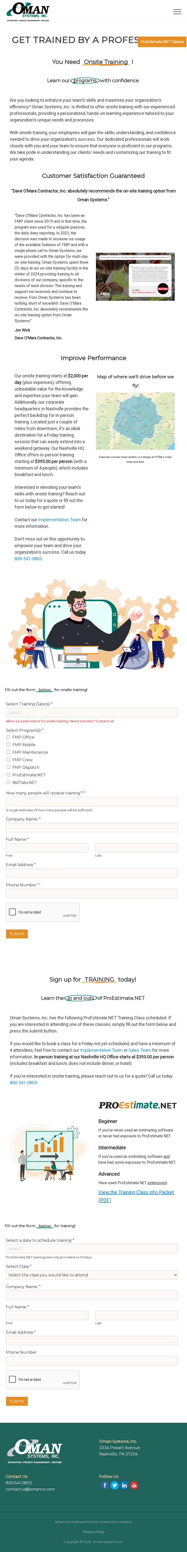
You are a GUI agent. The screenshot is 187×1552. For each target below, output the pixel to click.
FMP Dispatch (25, 767)
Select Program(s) (25, 730)
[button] (177, 12)
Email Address (21, 864)
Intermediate (112, 1148)
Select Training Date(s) (29, 704)
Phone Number (22, 885)
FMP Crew (22, 760)
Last (98, 855)
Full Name (17, 839)
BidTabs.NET (24, 782)
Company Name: (23, 819)
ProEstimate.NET (29, 775)
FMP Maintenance (30, 752)
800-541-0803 (28, 558)
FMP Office (23, 737)
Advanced (109, 1174)
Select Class (18, 1266)
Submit (17, 933)
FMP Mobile (24, 744)
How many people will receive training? (45, 793)
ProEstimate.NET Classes (162, 42)
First (9, 855)
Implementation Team (59, 519)
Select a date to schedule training (40, 1240)
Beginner (107, 1121)
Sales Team (140, 1050)
